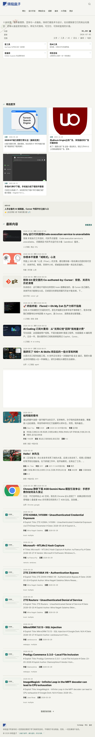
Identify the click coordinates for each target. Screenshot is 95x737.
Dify (36, 247)
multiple (31, 535)
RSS (86, 725)
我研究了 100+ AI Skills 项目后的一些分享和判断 (50, 351)
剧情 (24, 444)
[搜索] (89, 4)
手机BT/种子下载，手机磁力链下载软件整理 (24, 186)
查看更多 (88, 225)
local (25, 535)
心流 (34, 270)
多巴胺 (29, 270)
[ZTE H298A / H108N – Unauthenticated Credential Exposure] (12, 516)
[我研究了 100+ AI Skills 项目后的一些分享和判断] (12, 353)
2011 (36, 479)
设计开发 (32, 11)
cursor (33, 296)
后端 (36, 319)
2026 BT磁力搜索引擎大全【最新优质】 (23, 140)
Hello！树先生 (31, 453)
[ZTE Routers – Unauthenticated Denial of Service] (12, 601)
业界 (24, 364)
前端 (32, 319)
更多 (71, 11)
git (37, 296)
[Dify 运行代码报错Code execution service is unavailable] (12, 236)
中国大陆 (35, 444)
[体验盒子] (12, 4)
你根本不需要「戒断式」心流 (39, 257)
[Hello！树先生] (12, 455)
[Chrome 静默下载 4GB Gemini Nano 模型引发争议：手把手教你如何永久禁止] (12, 490)
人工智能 (26, 247)
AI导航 (63, 11)
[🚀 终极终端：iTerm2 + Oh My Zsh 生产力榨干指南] (12, 308)
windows (33, 563)
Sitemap (80, 725)
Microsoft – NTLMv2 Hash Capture (43, 545)
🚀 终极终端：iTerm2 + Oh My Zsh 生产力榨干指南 (52, 306)
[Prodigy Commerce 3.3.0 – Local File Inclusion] (12, 656)
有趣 (24, 270)
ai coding (36, 342)
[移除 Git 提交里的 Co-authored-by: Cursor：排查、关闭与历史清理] (12, 281)
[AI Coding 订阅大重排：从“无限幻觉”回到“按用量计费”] (12, 330)
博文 (24, 11)
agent (37, 364)
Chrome (30, 505)
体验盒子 (13, 733)
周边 (32, 247)
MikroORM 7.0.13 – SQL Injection (42, 627)
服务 (56, 11)
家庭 (29, 444)
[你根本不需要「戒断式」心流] (12, 259)
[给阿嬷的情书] (12, 417)
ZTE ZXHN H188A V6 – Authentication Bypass (51, 572)
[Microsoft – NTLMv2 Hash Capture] (12, 547)
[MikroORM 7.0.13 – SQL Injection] (12, 629)
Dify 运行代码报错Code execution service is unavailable (56, 234)
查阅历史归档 (46, 711)
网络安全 (41, 11)
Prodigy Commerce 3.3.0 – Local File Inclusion (51, 654)
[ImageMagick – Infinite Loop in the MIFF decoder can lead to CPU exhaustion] (12, 683)
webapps (26, 644)
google (36, 505)
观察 (50, 11)
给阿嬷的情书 (30, 415)
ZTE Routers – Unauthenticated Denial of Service (52, 600)
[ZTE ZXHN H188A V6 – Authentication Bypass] (12, 574)
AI (31, 342)
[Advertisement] (47, 80)
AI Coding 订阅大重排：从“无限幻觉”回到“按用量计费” (54, 328)
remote (26, 563)
